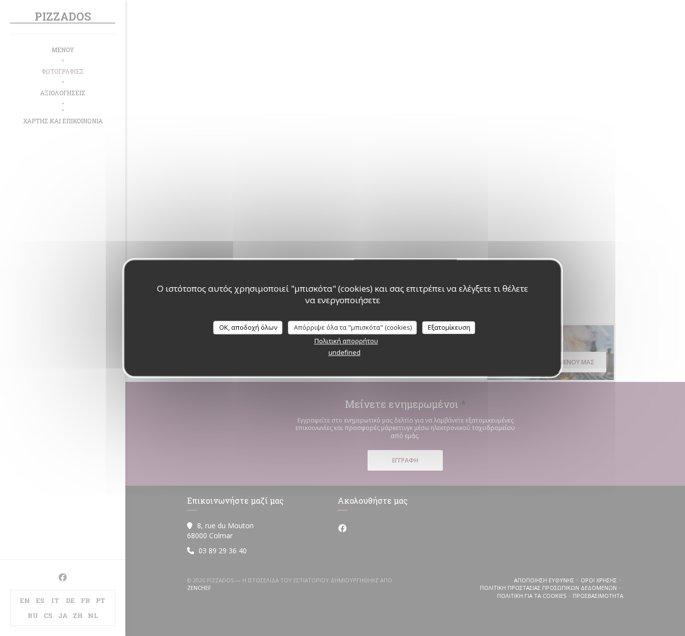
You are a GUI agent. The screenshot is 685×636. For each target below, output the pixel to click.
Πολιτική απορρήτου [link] (346, 340)
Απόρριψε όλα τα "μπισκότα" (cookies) (353, 327)
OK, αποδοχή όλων (248, 327)
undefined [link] (344, 352)
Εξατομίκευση (449, 327)
